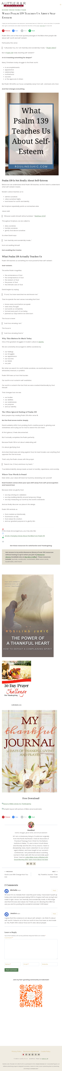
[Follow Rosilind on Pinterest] (31, 863)
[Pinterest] (35, 1054)
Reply (54, 890)
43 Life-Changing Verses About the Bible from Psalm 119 (25, 536)
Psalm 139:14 (51, 48)
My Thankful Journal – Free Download (47, 874)
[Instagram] (32, 1054)
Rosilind (31, 830)
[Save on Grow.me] (3, 533)
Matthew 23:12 (40, 216)
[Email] (38, 1054)
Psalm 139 (9, 53)
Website (45, 964)
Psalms (23, 10)
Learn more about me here (38, 860)
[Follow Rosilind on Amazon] (34, 863)
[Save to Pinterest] (3, 529)
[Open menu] (60, 4)
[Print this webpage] (3, 542)
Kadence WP (45, 1058)
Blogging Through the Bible (11, 10)
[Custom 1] (23, 1054)
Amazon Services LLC (41, 1064)
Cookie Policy (45, 1051)
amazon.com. (34, 1068)
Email (26, 964)
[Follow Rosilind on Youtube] (27, 863)
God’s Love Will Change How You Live (16, 874)
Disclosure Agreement (31, 1051)
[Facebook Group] (29, 1054)
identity (41, 342)
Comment (9, 938)
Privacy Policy (16, 1051)
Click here (42, 26)
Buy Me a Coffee (30, 557)
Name (8, 964)
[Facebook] (26, 1054)
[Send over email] (3, 538)
